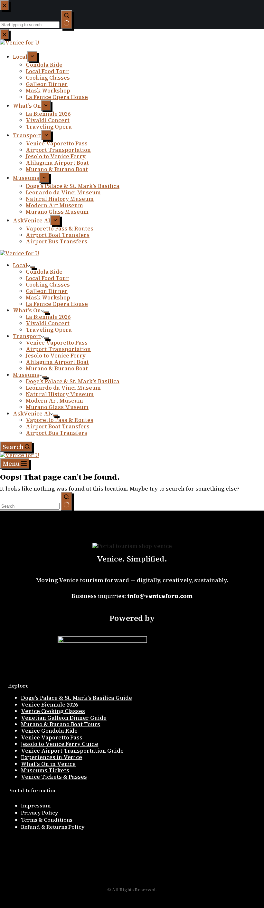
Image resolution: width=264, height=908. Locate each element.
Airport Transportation (58, 349)
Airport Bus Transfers (56, 433)
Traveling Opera (49, 330)
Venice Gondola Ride (49, 731)
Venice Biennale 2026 (49, 704)
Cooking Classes (48, 284)
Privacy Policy (39, 812)
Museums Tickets (45, 770)
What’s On (27, 310)
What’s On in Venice (48, 764)
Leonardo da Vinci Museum (63, 388)
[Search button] (66, 501)
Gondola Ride (44, 272)
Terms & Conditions (46, 819)
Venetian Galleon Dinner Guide (64, 718)
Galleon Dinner (47, 291)
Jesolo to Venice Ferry (56, 355)
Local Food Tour (47, 278)
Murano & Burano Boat (57, 368)
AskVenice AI (31, 413)
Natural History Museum (60, 394)
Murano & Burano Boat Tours (60, 724)
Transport (27, 336)
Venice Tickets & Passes (54, 777)
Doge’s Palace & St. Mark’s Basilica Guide (76, 698)
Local (20, 265)
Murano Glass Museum (57, 407)
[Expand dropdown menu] (32, 267)
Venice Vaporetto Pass (57, 343)
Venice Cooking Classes (53, 711)
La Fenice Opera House (57, 304)
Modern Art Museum (54, 401)
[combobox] (30, 506)
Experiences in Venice (51, 757)
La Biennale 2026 (48, 317)
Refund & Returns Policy (52, 826)
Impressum (36, 805)
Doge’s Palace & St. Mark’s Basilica (72, 381)
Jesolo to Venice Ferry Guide (59, 744)
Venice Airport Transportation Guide (72, 751)
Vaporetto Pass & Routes (59, 420)
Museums (26, 375)
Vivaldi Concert (48, 323)
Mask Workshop (48, 297)
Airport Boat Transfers (58, 426)
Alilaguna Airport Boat (57, 362)
